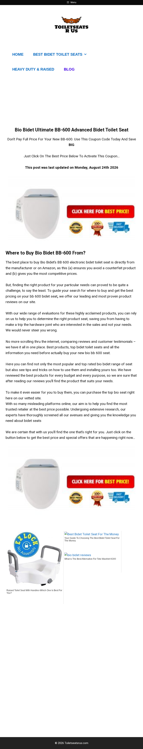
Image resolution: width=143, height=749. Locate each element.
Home (17, 54)
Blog (69, 69)
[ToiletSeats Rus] (71, 24)
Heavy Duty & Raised (33, 69)
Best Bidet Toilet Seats (57, 54)
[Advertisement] (71, 639)
